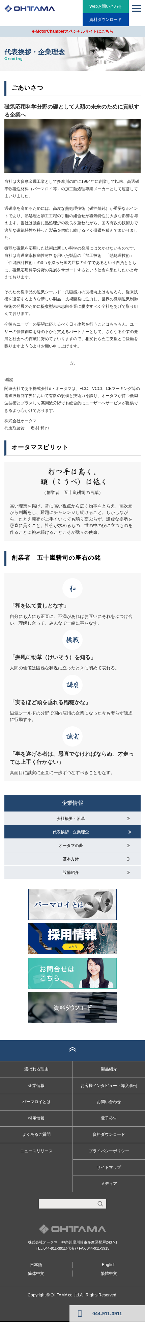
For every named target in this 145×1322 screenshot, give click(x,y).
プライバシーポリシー (109, 1151)
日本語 (36, 1264)
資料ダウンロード (105, 19)
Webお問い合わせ (105, 6)
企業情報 (72, 803)
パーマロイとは (36, 1101)
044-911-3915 (98, 1248)
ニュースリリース (36, 1151)
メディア (109, 1183)
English (109, 1264)
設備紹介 (71, 872)
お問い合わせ (109, 1101)
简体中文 (36, 1273)
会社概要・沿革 (71, 818)
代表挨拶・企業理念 (71, 832)
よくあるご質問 (36, 1134)
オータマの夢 (71, 845)
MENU (136, 8)
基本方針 (71, 859)
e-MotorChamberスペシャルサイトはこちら (72, 31)
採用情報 (36, 1118)
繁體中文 (109, 1273)
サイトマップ (109, 1167)
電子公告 (109, 1118)
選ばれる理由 (36, 1069)
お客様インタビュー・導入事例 (109, 1085)
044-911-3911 (55, 1248)
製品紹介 (109, 1069)
